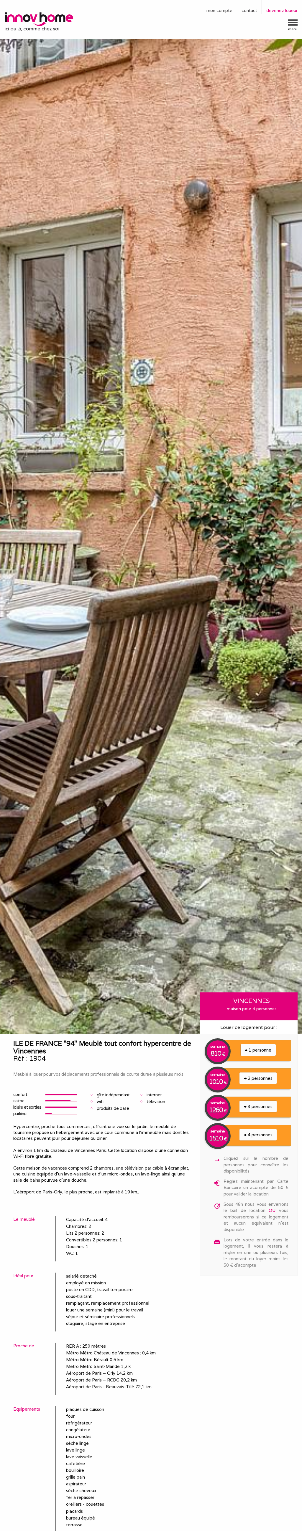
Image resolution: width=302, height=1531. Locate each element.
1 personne (259, 1050)
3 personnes (260, 1106)
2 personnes (260, 1078)
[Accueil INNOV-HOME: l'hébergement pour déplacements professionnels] (37, 21)
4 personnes (260, 1135)
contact (249, 10)
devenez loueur (282, 10)
